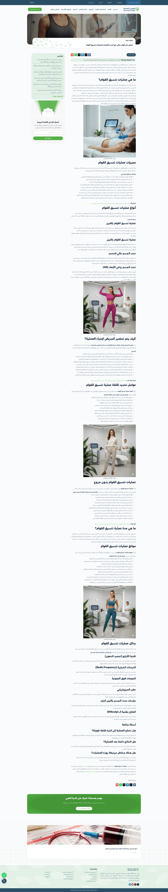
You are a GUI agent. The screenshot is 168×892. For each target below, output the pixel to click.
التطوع (110, 2)
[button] (89, 54)
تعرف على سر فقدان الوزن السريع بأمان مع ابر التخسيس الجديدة (111, 203)
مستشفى (84, 766)
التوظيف (119, 2)
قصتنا (94, 876)
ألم (99, 705)
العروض (91, 9)
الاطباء (109, 9)
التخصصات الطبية (100, 9)
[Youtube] (132, 884)
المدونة (75, 9)
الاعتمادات (93, 878)
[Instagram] (135, 884)
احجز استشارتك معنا (89, 771)
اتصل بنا (91, 2)
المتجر (100, 2)
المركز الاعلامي (83, 9)
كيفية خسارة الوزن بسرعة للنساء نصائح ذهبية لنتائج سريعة (113, 524)
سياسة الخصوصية (91, 881)
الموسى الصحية (133, 2)
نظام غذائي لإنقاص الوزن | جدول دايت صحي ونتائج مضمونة (109, 380)
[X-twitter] (138, 884)
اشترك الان (48, 138)
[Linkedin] (130, 884)
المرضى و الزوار (54, 9)
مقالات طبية (57, 96)
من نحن (115, 9)
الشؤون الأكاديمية (66, 9)
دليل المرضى (69, 876)
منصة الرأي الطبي (68, 874)
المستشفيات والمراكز (90, 872)
